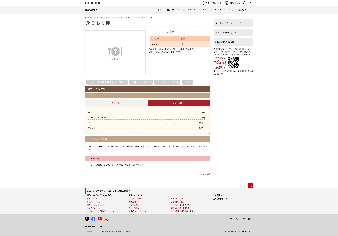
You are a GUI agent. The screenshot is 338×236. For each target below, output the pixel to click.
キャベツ (166, 32)
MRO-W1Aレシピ (137, 18)
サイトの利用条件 (230, 231)
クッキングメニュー (122, 18)
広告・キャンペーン (94, 205)
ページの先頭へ (202, 174)
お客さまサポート (136, 195)
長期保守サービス (244, 10)
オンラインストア (227, 10)
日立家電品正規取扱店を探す (182, 211)
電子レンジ (109, 18)
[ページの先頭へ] (250, 185)
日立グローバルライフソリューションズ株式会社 (107, 191)
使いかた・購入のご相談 (180, 205)
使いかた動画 (134, 205)
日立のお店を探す (178, 202)
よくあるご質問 (135, 199)
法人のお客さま (219, 199)
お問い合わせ (248, 219)
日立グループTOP (93, 226)
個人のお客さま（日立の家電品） (100, 195)
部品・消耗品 (134, 208)
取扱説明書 (133, 202)
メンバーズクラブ (209, 10)
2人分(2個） (178, 103)
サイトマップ (235, 219)
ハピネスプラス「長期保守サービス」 (101, 211)
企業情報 (216, 195)
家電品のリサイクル (136, 211)
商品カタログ (176, 199)
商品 (102, 18)
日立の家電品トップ (91, 18)
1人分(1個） (116, 103)
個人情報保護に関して (246, 231)
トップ (160, 10)
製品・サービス (93, 199)
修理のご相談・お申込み (180, 208)
